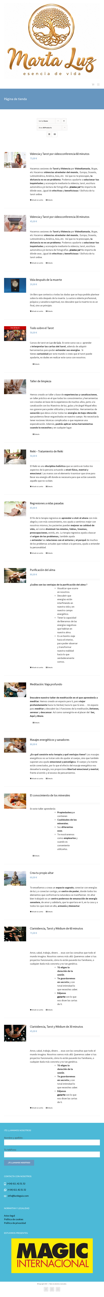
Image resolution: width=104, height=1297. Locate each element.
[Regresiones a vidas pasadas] (15, 508)
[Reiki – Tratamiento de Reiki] (15, 457)
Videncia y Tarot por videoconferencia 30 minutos (59, 217)
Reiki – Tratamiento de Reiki (46, 451)
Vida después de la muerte (46, 280)
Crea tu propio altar (42, 873)
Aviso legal (9, 1215)
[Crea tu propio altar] (15, 878)
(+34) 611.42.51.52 (15, 1183)
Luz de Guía (55, 342)
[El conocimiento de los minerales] (15, 801)
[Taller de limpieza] (15, 386)
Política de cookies (13, 1219)
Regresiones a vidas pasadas (47, 503)
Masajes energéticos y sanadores (49, 740)
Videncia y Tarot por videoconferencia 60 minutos (59, 154)
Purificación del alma (42, 570)
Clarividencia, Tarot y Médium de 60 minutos (56, 928)
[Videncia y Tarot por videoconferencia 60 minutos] (15, 160)
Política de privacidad (15, 1223)
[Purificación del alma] (15, 575)
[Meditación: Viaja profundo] (15, 689)
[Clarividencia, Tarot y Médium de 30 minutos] (15, 1033)
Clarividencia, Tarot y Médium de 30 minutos (56, 1026)
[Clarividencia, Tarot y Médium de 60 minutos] (15, 934)
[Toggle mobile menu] (98, 84)
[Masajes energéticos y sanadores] (15, 745)
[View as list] (54, 134)
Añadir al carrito (37, 200)
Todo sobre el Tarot (42, 328)
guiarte (61, 996)
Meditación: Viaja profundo (46, 684)
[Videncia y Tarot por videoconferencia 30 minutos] (15, 223)
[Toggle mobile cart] (93, 84)
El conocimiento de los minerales (50, 795)
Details (50, 200)
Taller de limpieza (40, 381)
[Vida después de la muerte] (15, 285)
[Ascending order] (64, 121)
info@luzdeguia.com (18, 1195)
